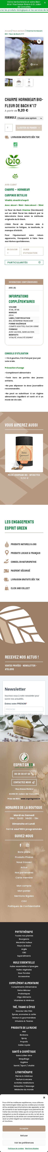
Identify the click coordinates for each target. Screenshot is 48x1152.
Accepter (24, 1128)
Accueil (8, 31)
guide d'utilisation (30, 251)
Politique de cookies (16, 1148)
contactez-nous (22, 782)
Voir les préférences (24, 1142)
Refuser (24, 1135)
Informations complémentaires (23, 282)
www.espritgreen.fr (30, 798)
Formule (10, 117)
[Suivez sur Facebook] (20, 845)
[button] (44, 1097)
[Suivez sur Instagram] (28, 845)
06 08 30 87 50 (22, 774)
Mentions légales (32, 1148)
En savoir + (12, 251)
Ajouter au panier (27, 127)
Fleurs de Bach (19, 31)
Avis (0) (12, 287)
